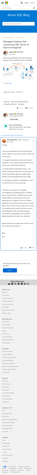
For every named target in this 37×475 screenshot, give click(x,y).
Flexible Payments (6, 342)
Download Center (6, 324)
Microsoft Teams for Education (9, 357)
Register (26, 3)
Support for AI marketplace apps (9, 419)
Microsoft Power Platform (8, 393)
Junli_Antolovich (12, 140)
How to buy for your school (8, 363)
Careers (4, 440)
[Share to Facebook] (12, 283)
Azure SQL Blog (7, 8)
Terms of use (5, 470)
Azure (3, 410)
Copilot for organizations (8, 301)
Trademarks (13, 470)
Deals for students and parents (9, 369)
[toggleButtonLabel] (34, 8)
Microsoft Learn (5, 416)
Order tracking (5, 333)
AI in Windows (5, 307)
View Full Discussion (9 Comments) (12, 135)
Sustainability (5, 461)
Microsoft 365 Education (7, 360)
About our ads (5, 472)
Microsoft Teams (6, 396)
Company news (5, 446)
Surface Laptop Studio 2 (7, 298)
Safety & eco (21, 470)
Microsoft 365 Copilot (7, 399)
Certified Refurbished (7, 336)
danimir (11, 52)
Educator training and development (10, 366)
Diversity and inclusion (7, 455)
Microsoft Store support (7, 327)
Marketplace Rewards (7, 428)
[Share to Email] (28, 283)
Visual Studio (5, 431)
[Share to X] (15, 283)
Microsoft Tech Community (8, 422)
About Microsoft (6, 443)
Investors (4, 452)
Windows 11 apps (6, 313)
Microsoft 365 (5, 390)
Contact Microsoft (12, 468)
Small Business (5, 402)
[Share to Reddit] (19, 283)
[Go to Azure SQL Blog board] (5, 126)
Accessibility (5, 458)
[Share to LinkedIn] (9, 283)
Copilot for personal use (7, 304)
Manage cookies (28, 468)
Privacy (20, 468)
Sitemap (4, 468)
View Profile (14, 119)
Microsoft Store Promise (7, 339)
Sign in (10, 270)
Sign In (33, 3)
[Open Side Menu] (2, 2)
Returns (4, 330)
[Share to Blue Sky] (22, 283)
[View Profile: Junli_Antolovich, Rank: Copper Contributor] (4, 141)
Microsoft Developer (7, 413)
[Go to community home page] (6, 2)
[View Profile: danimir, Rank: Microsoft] (5, 53)
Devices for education (7, 354)
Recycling (28, 470)
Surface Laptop (5, 295)
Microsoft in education (7, 351)
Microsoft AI (5, 381)
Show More (8, 83)
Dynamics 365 (5, 387)
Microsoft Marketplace (7, 425)
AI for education (6, 372)
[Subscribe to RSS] (25, 283)
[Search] (22, 3)
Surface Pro (4, 292)
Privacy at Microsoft (6, 449)
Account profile (5, 322)
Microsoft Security (6, 384)
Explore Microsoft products (8, 310)
